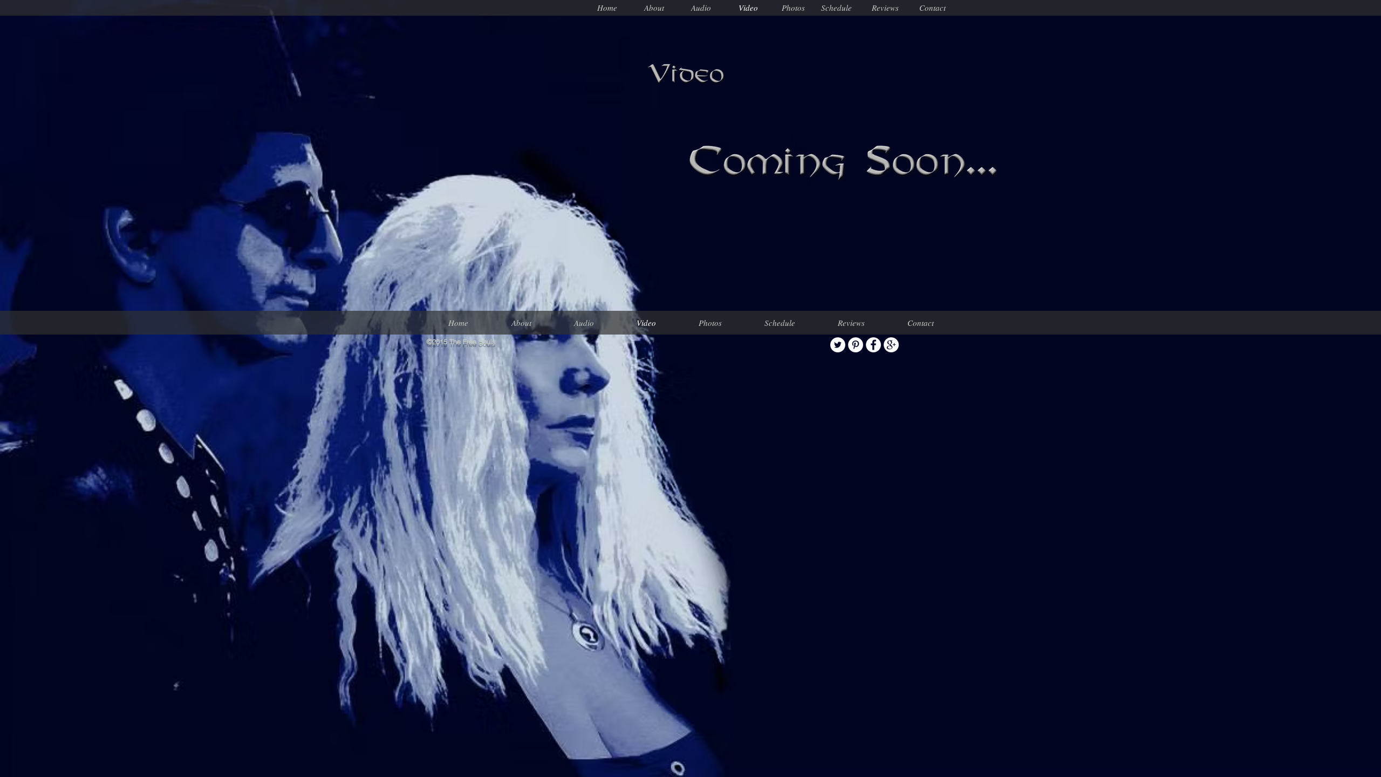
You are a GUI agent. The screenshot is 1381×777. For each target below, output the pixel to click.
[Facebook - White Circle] (873, 344)
